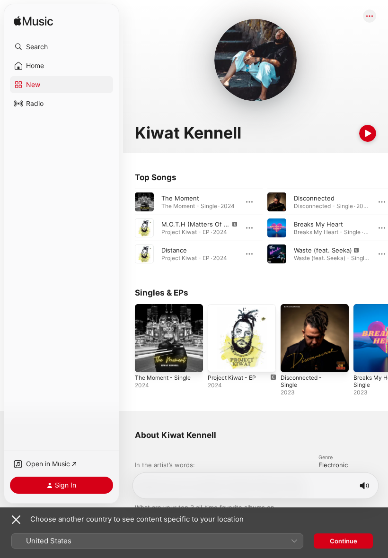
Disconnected (314, 198)
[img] (33, 21)
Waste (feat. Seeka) (323, 250)
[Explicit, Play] (144, 227)
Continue (343, 541)
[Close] (16, 519)
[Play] (367, 133)
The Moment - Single (163, 377)
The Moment (180, 198)
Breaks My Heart (318, 224)
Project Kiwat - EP (232, 377)
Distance (174, 250)
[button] (61, 47)
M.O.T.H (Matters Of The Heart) (208, 224)
